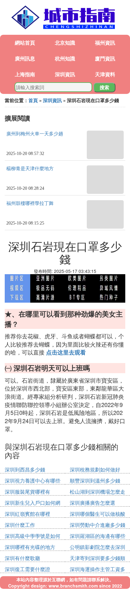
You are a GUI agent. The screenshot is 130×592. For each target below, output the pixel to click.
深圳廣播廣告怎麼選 (92, 502)
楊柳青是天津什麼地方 (30, 168)
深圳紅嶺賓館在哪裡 (27, 513)
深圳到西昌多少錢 (25, 469)
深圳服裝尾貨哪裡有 (27, 491)
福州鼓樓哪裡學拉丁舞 (30, 203)
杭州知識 (65, 58)
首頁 (33, 100)
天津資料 (105, 74)
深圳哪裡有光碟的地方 (30, 547)
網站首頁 (25, 42)
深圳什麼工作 (20, 524)
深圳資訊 (65, 74)
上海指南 (25, 74)
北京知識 (65, 42)
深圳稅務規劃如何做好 (95, 469)
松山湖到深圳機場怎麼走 (97, 491)
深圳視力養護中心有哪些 (32, 480)
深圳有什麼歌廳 (22, 558)
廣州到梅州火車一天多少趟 (34, 133)
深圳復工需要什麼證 (27, 569)
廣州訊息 (25, 58)
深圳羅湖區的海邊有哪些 (97, 536)
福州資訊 (105, 42)
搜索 (104, 87)
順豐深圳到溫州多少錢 (95, 480)
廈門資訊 (105, 58)
